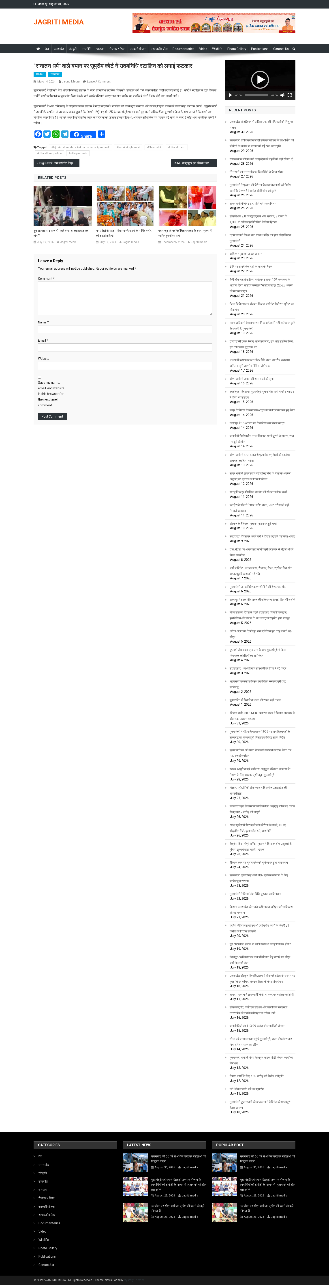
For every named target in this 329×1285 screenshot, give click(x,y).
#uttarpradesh (78, 153)
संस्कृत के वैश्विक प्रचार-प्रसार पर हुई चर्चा (253, 523)
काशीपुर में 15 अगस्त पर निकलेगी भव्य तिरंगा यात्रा (257, 423)
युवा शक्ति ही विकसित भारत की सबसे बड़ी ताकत (255, 700)
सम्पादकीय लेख (159, 49)
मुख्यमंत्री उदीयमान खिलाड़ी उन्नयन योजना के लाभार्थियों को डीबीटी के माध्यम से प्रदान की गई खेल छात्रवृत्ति (262, 143)
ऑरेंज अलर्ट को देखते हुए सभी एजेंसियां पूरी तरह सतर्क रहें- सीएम (261, 634)
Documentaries (183, 49)
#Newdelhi (154, 147)
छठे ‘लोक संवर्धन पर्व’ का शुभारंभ (247, 1089)
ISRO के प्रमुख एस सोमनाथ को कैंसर (195, 163)
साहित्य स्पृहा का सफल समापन (246, 254)
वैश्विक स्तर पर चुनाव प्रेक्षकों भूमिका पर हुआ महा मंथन (259, 862)
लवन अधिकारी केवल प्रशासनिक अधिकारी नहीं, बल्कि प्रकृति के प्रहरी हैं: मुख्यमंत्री (262, 325)
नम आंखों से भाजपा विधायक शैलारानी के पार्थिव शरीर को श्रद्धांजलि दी (124, 233)
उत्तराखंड (59, 49)
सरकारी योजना (138, 49)
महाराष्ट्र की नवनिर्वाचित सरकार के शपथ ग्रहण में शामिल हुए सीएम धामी (185, 233)
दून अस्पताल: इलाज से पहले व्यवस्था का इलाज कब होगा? (61, 233)
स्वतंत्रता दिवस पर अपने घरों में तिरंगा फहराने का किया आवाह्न (262, 536)
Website (43, 358)
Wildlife (217, 49)
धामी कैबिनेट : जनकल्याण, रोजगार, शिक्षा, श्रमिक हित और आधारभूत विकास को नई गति (261, 571)
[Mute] (282, 95)
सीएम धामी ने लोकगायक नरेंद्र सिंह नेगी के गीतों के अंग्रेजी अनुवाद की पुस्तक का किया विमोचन (260, 476)
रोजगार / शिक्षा (117, 49)
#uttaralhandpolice (49, 153)
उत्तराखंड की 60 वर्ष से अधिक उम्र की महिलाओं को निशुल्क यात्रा (261, 124)
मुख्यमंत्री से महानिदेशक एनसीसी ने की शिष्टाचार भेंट (258, 587)
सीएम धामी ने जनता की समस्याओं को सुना (251, 379)
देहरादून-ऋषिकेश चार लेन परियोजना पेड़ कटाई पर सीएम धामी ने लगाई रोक (260, 960)
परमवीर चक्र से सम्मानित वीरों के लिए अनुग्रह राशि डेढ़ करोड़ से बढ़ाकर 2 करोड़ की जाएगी (262, 809)
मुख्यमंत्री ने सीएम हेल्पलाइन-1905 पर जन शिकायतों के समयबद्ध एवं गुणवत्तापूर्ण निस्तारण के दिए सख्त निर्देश (260, 734)
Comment (46, 278)
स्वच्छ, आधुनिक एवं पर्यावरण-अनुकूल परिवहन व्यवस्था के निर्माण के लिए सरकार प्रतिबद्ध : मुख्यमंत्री (260, 772)
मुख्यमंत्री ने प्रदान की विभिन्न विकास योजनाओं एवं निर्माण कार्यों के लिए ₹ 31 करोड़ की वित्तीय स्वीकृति (260, 188)
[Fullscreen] (289, 95)
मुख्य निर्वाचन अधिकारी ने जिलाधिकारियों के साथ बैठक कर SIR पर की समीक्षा (260, 753)
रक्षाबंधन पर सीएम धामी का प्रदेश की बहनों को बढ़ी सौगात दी (261, 159)
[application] (260, 80)
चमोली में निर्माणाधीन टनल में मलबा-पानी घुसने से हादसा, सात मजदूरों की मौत (262, 439)
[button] (260, 80)
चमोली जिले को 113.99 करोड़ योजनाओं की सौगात (257, 1026)
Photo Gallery (236, 49)
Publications (259, 49)
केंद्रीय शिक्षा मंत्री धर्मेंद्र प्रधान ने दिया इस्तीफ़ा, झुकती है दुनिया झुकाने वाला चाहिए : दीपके (261, 846)
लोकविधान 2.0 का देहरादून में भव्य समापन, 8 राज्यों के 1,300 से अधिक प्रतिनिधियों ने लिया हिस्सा (258, 219)
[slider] (256, 95)
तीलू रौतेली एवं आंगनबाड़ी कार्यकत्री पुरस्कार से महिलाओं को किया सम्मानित (261, 552)
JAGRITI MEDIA (59, 22)
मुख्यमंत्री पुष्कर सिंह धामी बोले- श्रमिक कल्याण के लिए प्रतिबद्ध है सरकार (259, 878)
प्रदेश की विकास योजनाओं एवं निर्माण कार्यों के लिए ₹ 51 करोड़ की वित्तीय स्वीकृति (259, 928)
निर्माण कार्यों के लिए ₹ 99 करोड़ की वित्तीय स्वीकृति (257, 1076)
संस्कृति (73, 49)
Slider (39, 74)
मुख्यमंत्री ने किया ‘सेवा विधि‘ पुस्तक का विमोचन (255, 894)
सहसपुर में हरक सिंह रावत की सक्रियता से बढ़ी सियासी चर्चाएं (262, 599)
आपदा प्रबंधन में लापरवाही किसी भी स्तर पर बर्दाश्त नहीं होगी (262, 994)
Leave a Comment (99, 81)
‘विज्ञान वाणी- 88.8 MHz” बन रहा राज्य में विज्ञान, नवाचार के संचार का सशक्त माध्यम (262, 716)
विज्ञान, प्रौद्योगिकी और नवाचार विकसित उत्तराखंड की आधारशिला (258, 790)
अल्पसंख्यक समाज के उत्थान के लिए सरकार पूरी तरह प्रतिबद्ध (258, 684)
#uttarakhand (176, 147)
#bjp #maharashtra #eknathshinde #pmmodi (80, 147)
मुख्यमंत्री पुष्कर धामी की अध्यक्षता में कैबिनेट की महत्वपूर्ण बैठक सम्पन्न (260, 1104)
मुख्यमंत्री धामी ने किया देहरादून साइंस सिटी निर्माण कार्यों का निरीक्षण (261, 1060)
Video (203, 49)
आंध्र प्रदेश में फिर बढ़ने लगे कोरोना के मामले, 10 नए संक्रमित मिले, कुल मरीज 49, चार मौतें (258, 828)
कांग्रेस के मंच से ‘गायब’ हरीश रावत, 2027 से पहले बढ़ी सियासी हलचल (259, 508)
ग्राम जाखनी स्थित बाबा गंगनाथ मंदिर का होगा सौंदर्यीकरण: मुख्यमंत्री (261, 238)
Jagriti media (71, 81)
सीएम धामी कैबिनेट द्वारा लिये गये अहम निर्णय (253, 203)
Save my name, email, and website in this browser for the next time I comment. (51, 394)
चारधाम (100, 49)
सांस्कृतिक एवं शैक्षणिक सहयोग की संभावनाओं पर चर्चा (258, 492)
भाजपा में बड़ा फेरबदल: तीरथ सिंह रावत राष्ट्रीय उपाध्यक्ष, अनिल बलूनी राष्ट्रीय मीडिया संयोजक (260, 363)
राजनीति (86, 49)
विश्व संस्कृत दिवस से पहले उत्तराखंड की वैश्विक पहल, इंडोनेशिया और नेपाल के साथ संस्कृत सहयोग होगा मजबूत (260, 615)
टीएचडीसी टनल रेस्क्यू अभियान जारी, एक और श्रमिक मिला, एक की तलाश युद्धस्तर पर (262, 344)
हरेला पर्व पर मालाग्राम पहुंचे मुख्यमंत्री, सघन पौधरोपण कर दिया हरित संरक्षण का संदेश (261, 1042)
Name (43, 322)
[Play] (230, 95)
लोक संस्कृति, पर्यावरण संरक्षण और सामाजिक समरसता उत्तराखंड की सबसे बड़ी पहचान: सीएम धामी (258, 1010)
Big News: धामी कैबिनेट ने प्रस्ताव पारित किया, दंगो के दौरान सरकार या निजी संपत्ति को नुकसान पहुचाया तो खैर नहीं (59, 163)
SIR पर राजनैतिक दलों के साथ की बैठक (251, 266)
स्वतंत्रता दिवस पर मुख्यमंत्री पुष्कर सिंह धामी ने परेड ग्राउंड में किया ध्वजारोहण (262, 394)
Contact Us (281, 49)
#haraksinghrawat (128, 147)
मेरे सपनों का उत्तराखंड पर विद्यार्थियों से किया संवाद (256, 172)
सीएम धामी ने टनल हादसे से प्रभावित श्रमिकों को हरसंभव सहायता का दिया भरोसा (260, 457)
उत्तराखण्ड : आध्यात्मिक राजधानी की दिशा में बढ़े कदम (258, 668)
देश (47, 49)
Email (43, 340)
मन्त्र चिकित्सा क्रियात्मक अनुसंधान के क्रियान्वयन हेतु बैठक (262, 410)
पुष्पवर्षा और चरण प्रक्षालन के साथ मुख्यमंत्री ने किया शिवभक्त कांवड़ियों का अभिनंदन (258, 652)
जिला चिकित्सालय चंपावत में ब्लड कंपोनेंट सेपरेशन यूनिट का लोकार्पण (262, 307)
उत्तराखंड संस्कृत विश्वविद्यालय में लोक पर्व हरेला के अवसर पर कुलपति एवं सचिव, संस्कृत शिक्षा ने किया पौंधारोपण (262, 978)
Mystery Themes (134, 1280)
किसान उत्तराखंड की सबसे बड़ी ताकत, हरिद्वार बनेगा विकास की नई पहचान (261, 909)
